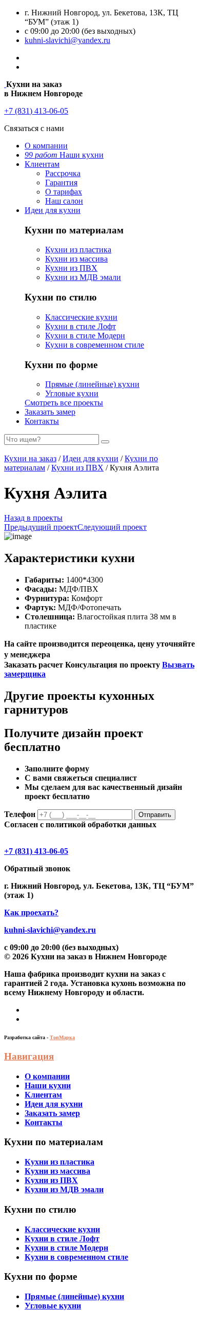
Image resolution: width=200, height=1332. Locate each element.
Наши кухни (64, 155)
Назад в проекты (33, 517)
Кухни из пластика (78, 249)
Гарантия (61, 182)
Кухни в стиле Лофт (80, 326)
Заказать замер (50, 411)
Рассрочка (63, 173)
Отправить (154, 815)
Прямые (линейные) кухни (92, 384)
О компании (46, 145)
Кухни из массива (76, 258)
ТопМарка (62, 1037)
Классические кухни (81, 317)
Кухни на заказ (30, 458)
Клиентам (42, 164)
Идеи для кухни (53, 210)
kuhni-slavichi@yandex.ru (67, 40)
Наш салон (64, 201)
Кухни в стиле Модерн (85, 335)
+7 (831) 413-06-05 (36, 110)
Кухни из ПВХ (71, 268)
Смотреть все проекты (64, 402)
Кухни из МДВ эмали (83, 277)
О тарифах (63, 191)
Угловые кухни (71, 393)
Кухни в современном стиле (94, 344)
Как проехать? (31, 912)
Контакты (42, 421)
